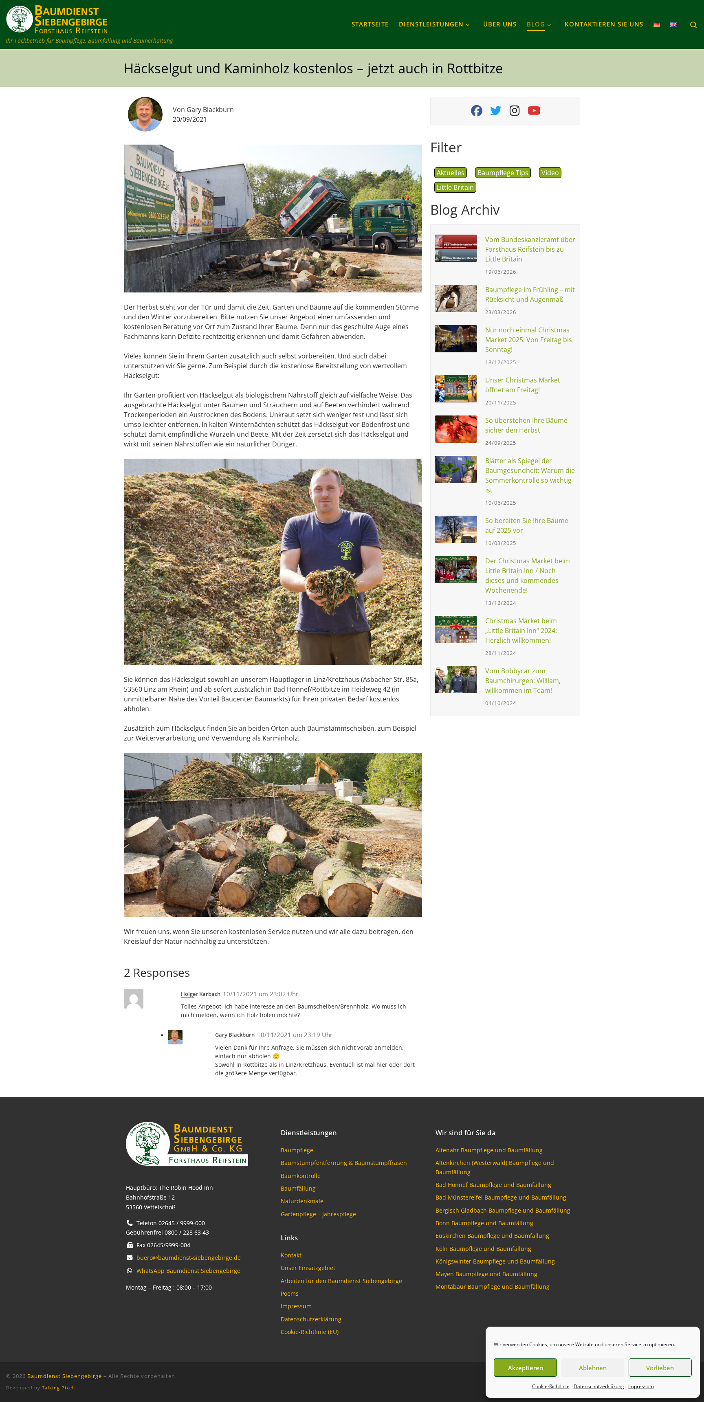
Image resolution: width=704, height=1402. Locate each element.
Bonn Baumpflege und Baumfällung (484, 1223)
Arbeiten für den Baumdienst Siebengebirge (341, 1281)
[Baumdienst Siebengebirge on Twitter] (495, 112)
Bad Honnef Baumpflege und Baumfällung (493, 1185)
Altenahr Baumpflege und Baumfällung (489, 1150)
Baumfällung (298, 1188)
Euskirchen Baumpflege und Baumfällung (492, 1235)
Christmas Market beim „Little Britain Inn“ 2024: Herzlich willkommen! (521, 630)
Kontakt (291, 1255)
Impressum (641, 1386)
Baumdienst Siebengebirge (64, 1376)
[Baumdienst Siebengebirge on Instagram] (515, 112)
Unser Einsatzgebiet (308, 1268)
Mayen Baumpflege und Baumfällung (486, 1274)
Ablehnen (593, 1368)
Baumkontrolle (301, 1176)
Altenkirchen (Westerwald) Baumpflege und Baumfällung (495, 1167)
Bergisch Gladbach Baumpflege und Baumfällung (503, 1210)
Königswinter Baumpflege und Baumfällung (495, 1261)
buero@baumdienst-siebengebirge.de (188, 1257)
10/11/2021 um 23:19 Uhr (294, 1035)
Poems (290, 1293)
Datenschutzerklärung (599, 1386)
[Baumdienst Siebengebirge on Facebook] (476, 112)
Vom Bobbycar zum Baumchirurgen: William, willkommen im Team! (523, 680)
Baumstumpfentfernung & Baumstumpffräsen (344, 1163)
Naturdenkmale (302, 1201)
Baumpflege (297, 1150)
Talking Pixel (58, 1387)
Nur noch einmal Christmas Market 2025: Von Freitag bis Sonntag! (528, 339)
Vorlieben (660, 1368)
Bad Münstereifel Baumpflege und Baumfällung (501, 1197)
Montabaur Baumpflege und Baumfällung (493, 1286)
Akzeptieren (525, 1368)
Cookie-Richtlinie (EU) (310, 1332)
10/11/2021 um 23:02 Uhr (260, 994)
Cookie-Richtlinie (551, 1386)
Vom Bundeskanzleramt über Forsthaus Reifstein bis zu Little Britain (530, 249)
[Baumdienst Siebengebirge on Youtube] (534, 112)
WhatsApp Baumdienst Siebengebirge (188, 1271)
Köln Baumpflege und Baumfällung (483, 1249)
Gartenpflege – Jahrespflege (318, 1214)
